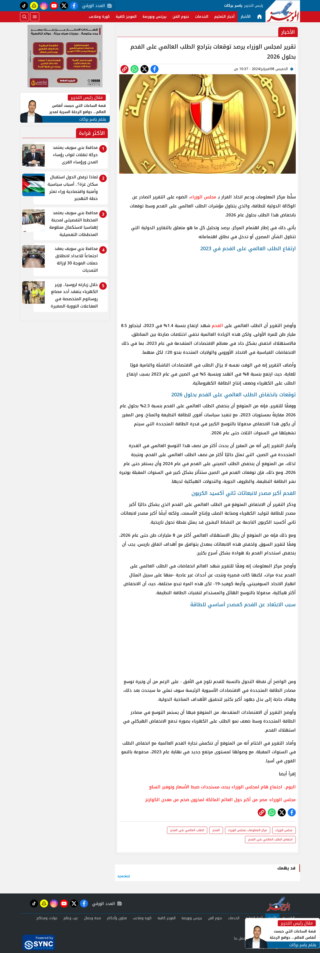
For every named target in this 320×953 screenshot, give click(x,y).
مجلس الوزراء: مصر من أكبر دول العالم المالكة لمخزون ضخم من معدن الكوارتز (220, 800)
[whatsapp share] (134, 69)
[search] (24, 16)
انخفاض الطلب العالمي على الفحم (270, 839)
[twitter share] (144, 69)
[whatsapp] (124, 69)
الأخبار (245, 16)
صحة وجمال (92, 918)
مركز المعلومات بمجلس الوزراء (247, 830)
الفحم (217, 326)
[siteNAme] (283, 11)
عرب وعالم (71, 918)
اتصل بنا (240, 938)
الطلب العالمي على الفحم (187, 830)
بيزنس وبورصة (154, 16)
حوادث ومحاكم (47, 918)
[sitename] (278, 903)
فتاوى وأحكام (117, 918)
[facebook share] (154, 69)
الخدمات (201, 16)
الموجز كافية (126, 16)
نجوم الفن (180, 16)
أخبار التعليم (224, 16)
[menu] (34, 16)
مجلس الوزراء (203, 197)
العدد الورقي (92, 6)
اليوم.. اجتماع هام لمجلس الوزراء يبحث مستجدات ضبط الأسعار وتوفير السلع (222, 787)
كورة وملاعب (99, 16)
